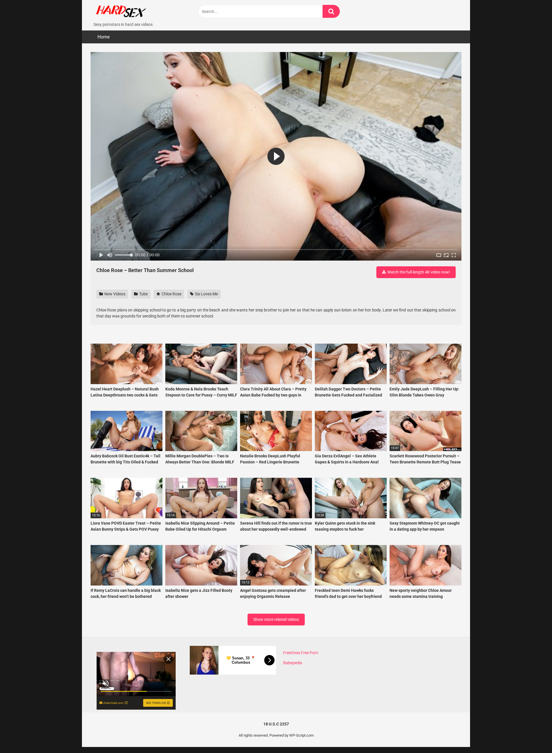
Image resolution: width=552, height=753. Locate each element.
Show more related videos (276, 619)
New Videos (114, 294)
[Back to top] (532, 736)
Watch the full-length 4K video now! (418, 272)
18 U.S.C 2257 (276, 724)
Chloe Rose (171, 294)
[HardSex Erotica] (134, 11)
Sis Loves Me (206, 294)
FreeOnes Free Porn (300, 652)
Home (103, 37)
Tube (143, 294)
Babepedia (292, 662)
